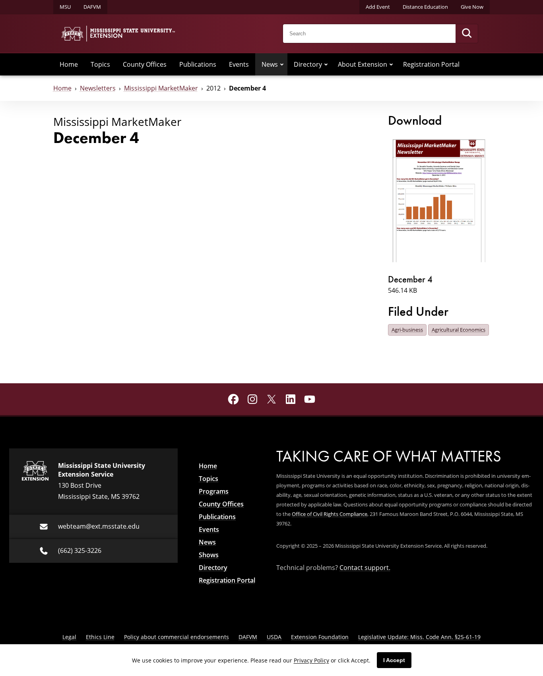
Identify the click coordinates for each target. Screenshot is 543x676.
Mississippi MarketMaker (161, 88)
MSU (65, 6)
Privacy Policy (311, 660)
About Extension (362, 64)
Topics (100, 64)
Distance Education (425, 6)
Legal (69, 637)
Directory (308, 64)
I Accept (394, 660)
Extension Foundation (320, 637)
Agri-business (407, 329)
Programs (214, 491)
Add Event (378, 6)
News (270, 64)
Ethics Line (100, 637)
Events (239, 64)
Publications (197, 64)
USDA (274, 637)
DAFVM (92, 6)
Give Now (472, 6)
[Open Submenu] (281, 64)
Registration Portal (431, 64)
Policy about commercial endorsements (176, 637)
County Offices (145, 64)
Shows (209, 554)
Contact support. (364, 567)
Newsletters (98, 88)
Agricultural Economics (458, 329)
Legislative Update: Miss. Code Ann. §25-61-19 (419, 637)
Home (69, 64)
